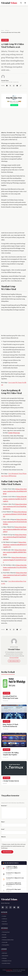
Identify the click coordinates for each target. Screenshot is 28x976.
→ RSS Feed (4, 953)
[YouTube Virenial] (14, 907)
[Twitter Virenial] (6, 907)
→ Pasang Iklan (5, 945)
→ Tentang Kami (5, 932)
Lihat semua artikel (14, 661)
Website (3, 836)
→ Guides (3, 916)
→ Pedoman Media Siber (7, 939)
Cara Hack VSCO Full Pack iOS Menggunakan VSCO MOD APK (13, 883)
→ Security (4, 921)
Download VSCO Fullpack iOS (13, 873)
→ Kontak (3, 934)
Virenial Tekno (14, 649)
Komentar (4, 805)
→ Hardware (4, 924)
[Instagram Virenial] (10, 907)
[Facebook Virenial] (2, 907)
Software (5, 40)
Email (3, 829)
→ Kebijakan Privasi (6, 961)
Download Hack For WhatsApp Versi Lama (10, 697)
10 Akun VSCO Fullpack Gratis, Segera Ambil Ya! (11, 867)
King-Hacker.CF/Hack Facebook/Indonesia (10, 725)
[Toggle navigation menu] (25, 2)
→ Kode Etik (4, 942)
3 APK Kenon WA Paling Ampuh (13, 889)
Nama (3, 821)
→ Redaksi (3, 937)
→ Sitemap (4, 958)
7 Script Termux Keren (11, 781)
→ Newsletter (4, 955)
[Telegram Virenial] (18, 907)
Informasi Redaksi (14, 657)
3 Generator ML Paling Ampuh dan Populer (11, 753)
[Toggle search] (21, 2)
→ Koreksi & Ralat (5, 963)
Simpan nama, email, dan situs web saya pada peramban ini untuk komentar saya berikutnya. (13, 846)
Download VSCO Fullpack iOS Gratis (15, 878)
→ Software (4, 919)
